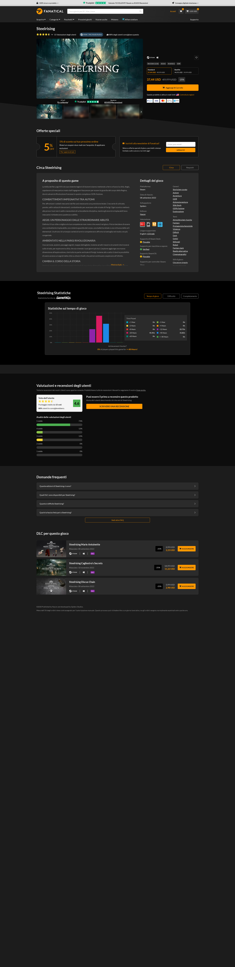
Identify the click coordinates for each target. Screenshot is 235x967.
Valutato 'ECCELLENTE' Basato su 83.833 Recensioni (128, 3)
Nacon (143, 214)
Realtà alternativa (180, 251)
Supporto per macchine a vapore (153, 246)
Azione (163, 64)
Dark (175, 235)
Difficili (176, 232)
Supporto (194, 19)
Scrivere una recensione (114, 406)
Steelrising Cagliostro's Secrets (86, 563)
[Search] (140, 11)
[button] (47, 3)
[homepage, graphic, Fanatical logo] (49, 11)
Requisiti (190, 167)
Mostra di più (116, 265)
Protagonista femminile (183, 226)
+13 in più (150, 234)
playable (146, 242)
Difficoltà (171, 296)
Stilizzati (176, 242)
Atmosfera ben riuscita (182, 220)
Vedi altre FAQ (117, 520)
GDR (178, 64)
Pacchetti (68, 19)
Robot (175, 245)
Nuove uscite (101, 19)
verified (146, 249)
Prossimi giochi (85, 19)
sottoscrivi (181, 150)
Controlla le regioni (186, 95)
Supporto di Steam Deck (150, 239)
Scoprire (40, 19)
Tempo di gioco (153, 296)
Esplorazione (178, 211)
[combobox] (117, 11)
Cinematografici (179, 254)
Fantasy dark (178, 248)
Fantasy (176, 223)
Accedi (173, 11)
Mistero (114, 19)
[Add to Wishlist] (196, 57)
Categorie (54, 19)
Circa (171, 167)
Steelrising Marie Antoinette (84, 544)
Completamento (190, 296)
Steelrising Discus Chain (82, 581)
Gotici (175, 238)
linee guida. (141, 390)
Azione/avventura (180, 202)
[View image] (76, 111)
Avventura (171, 64)
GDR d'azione (178, 208)
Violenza (176, 229)
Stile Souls (177, 205)
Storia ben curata (153, 64)
